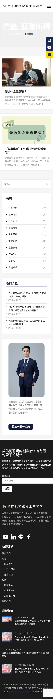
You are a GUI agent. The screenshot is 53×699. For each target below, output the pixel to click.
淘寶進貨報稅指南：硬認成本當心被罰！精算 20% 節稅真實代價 (32, 670)
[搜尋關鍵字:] (26, 184)
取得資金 (12, 214)
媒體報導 (12, 267)
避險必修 (12, 241)
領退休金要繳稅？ (16, 92)
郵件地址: (6, 476)
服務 (4, 559)
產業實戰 (12, 234)
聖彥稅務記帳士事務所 (19, 691)
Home (8, 34)
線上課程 (8, 574)
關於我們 (6, 553)
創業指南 (8, 585)
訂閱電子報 (9, 595)
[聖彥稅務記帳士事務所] (22, 6)
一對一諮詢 (9, 569)
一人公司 (12, 221)
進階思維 (12, 247)
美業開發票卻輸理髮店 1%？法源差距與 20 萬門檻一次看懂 (27, 295)
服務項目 (8, 564)
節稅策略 (12, 228)
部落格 (11, 261)
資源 (4, 580)
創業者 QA (9, 590)
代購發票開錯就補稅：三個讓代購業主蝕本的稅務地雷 (26, 322)
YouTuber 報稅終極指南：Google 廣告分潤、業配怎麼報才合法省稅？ (26, 309)
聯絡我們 (6, 601)
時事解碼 (12, 254)
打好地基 (12, 208)
